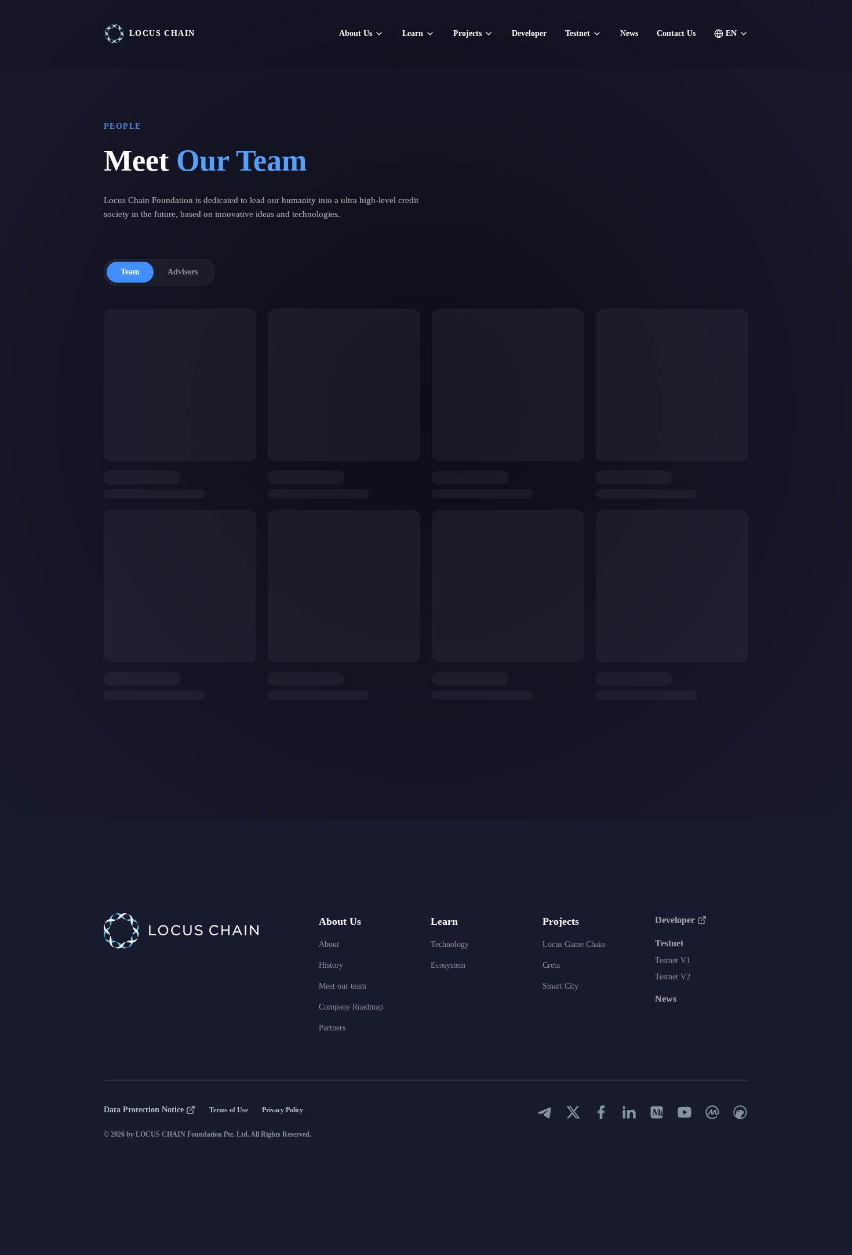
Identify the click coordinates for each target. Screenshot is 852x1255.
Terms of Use (228, 1110)
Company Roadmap (351, 1007)
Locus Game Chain (573, 944)
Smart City (560, 986)
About (329, 944)
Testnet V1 (672, 960)
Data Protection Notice (144, 1109)
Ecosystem (448, 965)
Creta (551, 965)
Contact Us (676, 33)
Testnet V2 (672, 976)
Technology (450, 944)
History (331, 965)
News (629, 33)
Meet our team (342, 986)
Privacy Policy (282, 1110)
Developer (529, 33)
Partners (332, 1027)
